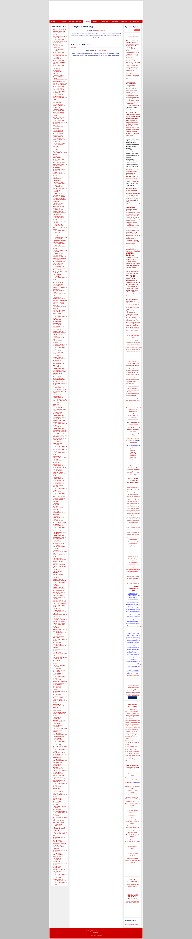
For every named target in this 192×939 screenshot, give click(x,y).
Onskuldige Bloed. (132, 267)
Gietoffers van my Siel (133, 675)
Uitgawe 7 (133, 457)
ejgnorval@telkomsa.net (133, 49)
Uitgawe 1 (133, 447)
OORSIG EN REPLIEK (134, 440)
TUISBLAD (54, 21)
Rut (133, 851)
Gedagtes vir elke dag (100, 30)
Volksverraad (128, 782)
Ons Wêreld (115, 21)
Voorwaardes (99, 935)
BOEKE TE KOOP (133, 686)
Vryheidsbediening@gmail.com (134, 408)
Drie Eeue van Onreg (132, 853)
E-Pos (75, 47)
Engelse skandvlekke (132, 858)
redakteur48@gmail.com (133, 435)
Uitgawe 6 (133, 455)
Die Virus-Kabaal (134, 21)
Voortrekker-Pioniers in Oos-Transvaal (132, 861)
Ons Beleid (63, 21)
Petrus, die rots (132, 812)
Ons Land (71, 21)
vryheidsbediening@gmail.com (134, 627)
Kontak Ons (123, 21)
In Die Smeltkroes (131, 296)
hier (127, 78)
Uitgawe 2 (133, 449)
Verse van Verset (132, 795)
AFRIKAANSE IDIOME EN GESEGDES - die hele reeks (133, 903)
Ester (132, 817)
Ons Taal (95, 21)
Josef (132, 848)
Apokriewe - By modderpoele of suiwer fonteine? (132, 821)
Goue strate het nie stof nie (132, 841)
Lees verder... (132, 698)
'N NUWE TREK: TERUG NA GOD (133, 588)
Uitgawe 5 (133, 454)
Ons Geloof (87, 21)
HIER (137, 133)
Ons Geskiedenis (104, 21)
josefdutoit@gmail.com (133, 583)
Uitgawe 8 (133, 459)
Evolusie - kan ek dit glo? (133, 810)
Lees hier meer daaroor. (132, 227)
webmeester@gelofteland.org (134, 347)
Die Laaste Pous (132, 846)
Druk (72, 47)
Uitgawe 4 (133, 452)
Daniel (132, 808)
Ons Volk (78, 21)
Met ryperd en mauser (132, 839)
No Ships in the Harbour (132, 801)
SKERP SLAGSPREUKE (133, 885)
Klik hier (127, 741)
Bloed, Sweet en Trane (132, 330)
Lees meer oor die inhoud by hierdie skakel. (133, 203)
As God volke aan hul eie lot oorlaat (132, 774)
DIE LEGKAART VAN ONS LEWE (133, 474)
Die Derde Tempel (132, 832)
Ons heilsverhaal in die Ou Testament (132, 804)
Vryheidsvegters (130, 243)
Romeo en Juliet (132, 815)
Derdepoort (133, 844)
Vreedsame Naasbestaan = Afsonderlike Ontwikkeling (132, 798)
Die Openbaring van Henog (132, 830)
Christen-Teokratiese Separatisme (132, 791)
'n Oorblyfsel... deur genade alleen (132, 787)
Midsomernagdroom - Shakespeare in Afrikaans (132, 826)
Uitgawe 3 (133, 450)
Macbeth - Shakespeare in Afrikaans (133, 835)
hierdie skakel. (132, 74)
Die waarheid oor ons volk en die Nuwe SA (132, 779)
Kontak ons (92, 935)
